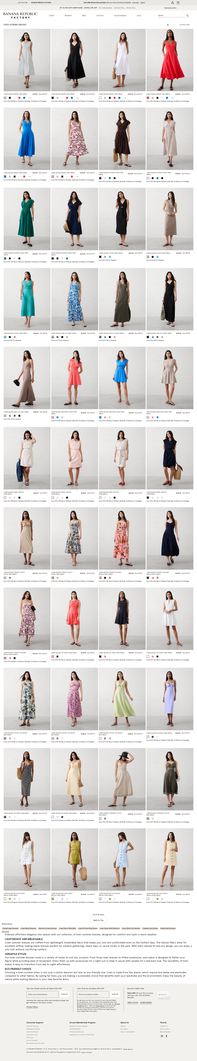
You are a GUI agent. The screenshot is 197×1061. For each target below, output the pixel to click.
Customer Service (32, 1026)
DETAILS (143, 2)
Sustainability (116, 1049)
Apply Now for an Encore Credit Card (82, 1034)
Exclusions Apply (170, 8)
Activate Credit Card (76, 1032)
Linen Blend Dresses (28, 928)
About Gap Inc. (128, 1049)
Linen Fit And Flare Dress (87, 928)
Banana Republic (165, 1032)
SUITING (100, 16)
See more (5, 931)
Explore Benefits (75, 1029)
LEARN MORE (146, 1002)
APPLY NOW (135, 2)
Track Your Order (32, 1034)
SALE (139, 16)
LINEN (51, 16)
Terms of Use (105, 1049)
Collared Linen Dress (150, 928)
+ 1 (29, 98)
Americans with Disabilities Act (36, 1052)
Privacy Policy (32, 1007)
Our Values (124, 1029)
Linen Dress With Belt (67, 928)
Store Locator (164, 1029)
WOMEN (68, 16)
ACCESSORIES (120, 16)
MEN (84, 16)
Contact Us (163, 1026)
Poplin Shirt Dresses (168, 928)
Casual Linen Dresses (10, 928)
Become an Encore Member (79, 1026)
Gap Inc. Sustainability (128, 1032)
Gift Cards (29, 1037)
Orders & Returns (32, 1032)
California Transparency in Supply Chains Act (64, 1052)
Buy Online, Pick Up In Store (35, 1043)
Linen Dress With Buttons (109, 928)
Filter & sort (185, 25)
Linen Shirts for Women (131, 928)
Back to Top (98, 920)
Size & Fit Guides (32, 1040)
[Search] (187, 15)
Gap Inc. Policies (86, 1052)
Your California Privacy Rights (88, 1049)
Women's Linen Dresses (48, 928)
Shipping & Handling (33, 1029)
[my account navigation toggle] (172, 2)
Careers (123, 1026)
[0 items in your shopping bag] (178, 2)
